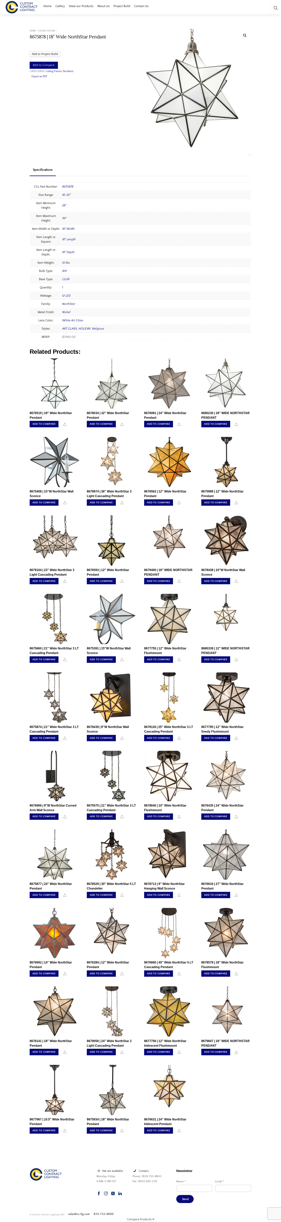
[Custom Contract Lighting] (21, 6)
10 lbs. (66, 262)
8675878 (67, 186)
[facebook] (99, 1193)
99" (64, 218)
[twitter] (113, 1193)
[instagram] (106, 1193)
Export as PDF (39, 76)
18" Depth (68, 252)
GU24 (65, 279)
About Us (103, 6)
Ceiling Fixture (46, 31)
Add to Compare (43, 65)
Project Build (122, 6)
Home (47, 6)
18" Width (68, 229)
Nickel (66, 312)
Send (185, 1199)
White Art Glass (72, 320)
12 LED (66, 295)
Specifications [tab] (43, 170)
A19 (64, 271)
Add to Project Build (45, 54)
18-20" (66, 195)
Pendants (68, 71)
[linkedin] (120, 1193)
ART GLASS (69, 328)
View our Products (81, 6)
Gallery (60, 6)
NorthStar (68, 304)
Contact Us (141, 6)
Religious (98, 328)
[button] (244, 35)
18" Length (69, 239)
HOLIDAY (85, 328)
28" (64, 205)
